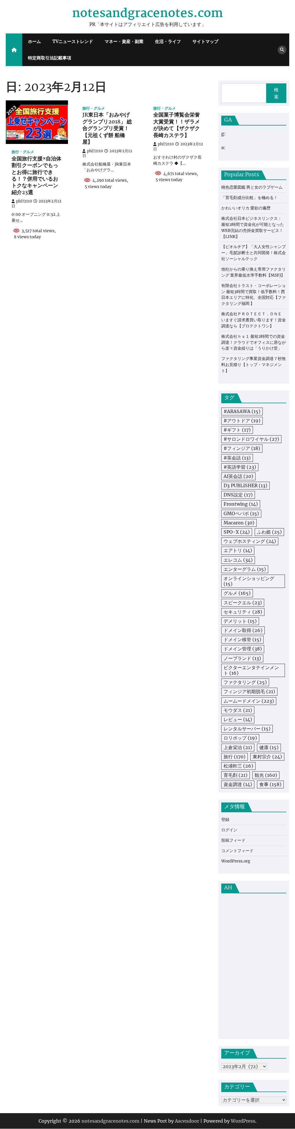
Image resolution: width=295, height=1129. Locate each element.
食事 (270, 784)
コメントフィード (237, 850)
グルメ (237, 593)
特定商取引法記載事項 (49, 58)
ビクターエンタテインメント (251, 670)
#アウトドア (242, 420)
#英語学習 (240, 467)
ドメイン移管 (242, 639)
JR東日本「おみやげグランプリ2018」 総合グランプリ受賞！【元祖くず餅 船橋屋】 (107, 129)
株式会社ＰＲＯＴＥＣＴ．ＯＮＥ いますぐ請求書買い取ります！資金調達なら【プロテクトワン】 (253, 320)
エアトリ (238, 550)
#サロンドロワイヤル (251, 439)
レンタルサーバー (247, 729)
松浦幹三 (238, 766)
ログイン (229, 829)
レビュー (238, 719)
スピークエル (243, 602)
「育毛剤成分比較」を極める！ (249, 197)
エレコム (238, 560)
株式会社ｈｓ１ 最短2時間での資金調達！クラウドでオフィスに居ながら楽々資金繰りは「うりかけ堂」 (253, 342)
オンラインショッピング (249, 581)
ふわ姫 (269, 532)
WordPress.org (235, 861)
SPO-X (237, 532)
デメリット (240, 621)
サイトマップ (205, 41)
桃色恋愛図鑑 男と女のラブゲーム (252, 187)
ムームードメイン (249, 701)
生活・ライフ (168, 41)
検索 (276, 93)
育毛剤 (235, 775)
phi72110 (24, 201)
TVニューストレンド (72, 41)
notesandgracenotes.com (147, 14)
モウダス (238, 710)
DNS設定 (238, 495)
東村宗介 (267, 756)
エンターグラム (245, 569)
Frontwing (241, 504)
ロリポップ (240, 738)
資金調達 (238, 784)
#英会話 (237, 458)
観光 (266, 775)
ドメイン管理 (243, 649)
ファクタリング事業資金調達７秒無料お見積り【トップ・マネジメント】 (253, 364)
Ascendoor (187, 1121)
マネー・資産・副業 (124, 41)
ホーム (34, 41)
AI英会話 (238, 476)
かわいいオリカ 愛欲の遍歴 (246, 208)
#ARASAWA (242, 411)
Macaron (239, 523)
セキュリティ (243, 612)
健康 (269, 747)
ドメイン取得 (243, 630)
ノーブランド (242, 658)
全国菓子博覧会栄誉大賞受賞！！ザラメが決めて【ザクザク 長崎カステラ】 (176, 125)
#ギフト (237, 430)
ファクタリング (245, 682)
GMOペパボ (241, 513)
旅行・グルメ (23, 152)
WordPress (243, 1121)
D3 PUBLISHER (245, 485)
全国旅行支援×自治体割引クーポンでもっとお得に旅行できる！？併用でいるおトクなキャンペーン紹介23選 (36, 176)
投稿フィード (233, 840)
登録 (225, 819)
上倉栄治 (238, 747)
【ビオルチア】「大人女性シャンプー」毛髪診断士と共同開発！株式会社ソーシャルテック (253, 252)
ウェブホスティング (250, 541)
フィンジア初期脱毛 (249, 691)
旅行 (234, 756)
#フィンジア (242, 448)
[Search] (282, 50)
